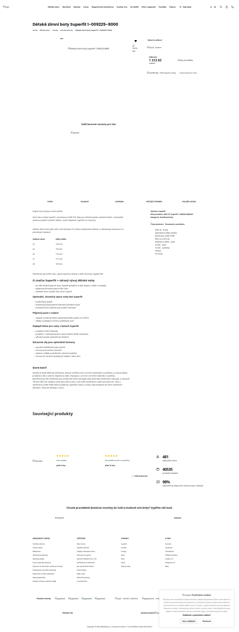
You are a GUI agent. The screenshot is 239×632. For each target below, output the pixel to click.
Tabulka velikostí (83, 547)
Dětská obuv (45, 30)
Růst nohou (81, 544)
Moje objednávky (39, 577)
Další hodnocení (141, 476)
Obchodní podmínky (40, 555)
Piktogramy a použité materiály (44, 570)
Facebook (168, 547)
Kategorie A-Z (170, 562)
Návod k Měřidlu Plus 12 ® (86, 559)
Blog (167, 566)
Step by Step (125, 566)
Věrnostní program (84, 555)
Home (35, 30)
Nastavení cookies (119, 627)
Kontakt (168, 544)
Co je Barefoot (82, 581)
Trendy (55, 30)
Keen (123, 559)
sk (215, 7)
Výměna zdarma (39, 544)
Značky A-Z (169, 559)
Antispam (59, 517)
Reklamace (37, 551)
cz (211, 7)
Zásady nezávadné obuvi (86, 551)
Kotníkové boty (66, 30)
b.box (123, 562)
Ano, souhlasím (188, 621)
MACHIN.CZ (148, 627)
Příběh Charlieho (171, 555)
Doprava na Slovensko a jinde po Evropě (47, 566)
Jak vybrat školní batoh (85, 566)
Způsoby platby (38, 559)
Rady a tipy (81, 574)
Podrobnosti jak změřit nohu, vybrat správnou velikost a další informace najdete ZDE (68, 274)
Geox (123, 555)
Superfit (124, 544)
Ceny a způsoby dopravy (42, 562)
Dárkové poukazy (83, 577)
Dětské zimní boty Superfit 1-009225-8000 (93, 30)
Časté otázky (81, 570)
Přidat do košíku (185, 60)
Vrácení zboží (37, 547)
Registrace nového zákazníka (43, 574)
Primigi (123, 551)
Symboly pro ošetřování (86, 562)
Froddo (123, 547)
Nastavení (207, 621)
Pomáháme (169, 551)
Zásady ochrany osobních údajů (44, 581)
